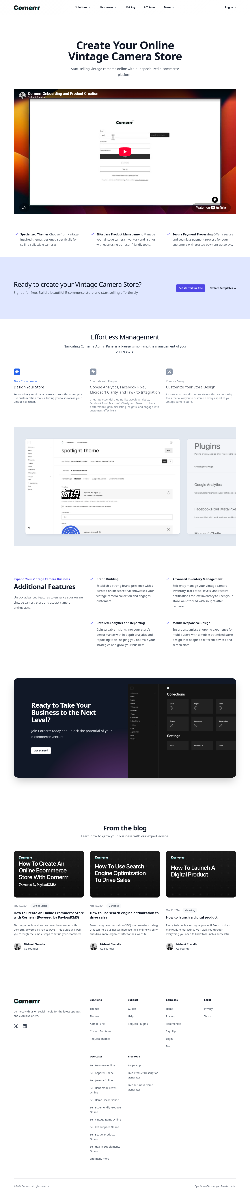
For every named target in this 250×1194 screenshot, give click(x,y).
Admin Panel (97, 1023)
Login (169, 1038)
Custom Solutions (100, 1031)
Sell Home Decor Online (104, 1100)
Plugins (94, 1016)
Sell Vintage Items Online (105, 1119)
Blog (168, 1046)
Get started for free (190, 288)
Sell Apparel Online (102, 1073)
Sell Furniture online (102, 1065)
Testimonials (173, 1023)
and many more (99, 1158)
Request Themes (100, 1038)
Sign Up (171, 1031)
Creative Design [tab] (175, 381)
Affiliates (149, 7)
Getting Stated (40, 905)
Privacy (208, 1008)
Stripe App (134, 1065)
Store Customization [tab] (26, 381)
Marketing (114, 905)
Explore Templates (223, 288)
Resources (106, 7)
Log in (230, 7)
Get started (41, 750)
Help (131, 1016)
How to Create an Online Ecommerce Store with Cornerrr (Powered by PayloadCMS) (49, 915)
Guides (132, 1008)
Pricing (130, 7)
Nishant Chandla (34, 944)
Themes (95, 1008)
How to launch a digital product (192, 917)
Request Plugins (138, 1023)
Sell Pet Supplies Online (104, 1127)
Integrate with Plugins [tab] (103, 381)
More (167, 7)
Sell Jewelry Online (101, 1080)
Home (169, 1008)
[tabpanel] (103, 486)
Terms (208, 1016)
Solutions (81, 7)
